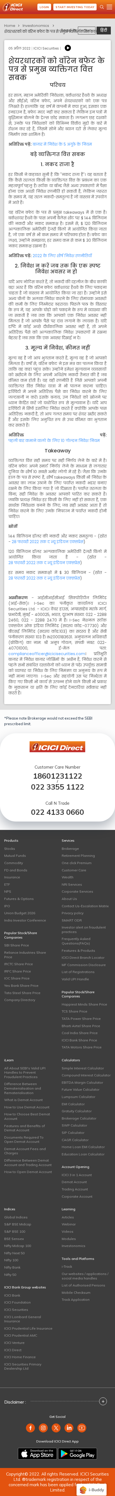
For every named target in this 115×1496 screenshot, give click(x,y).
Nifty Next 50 (14, 1253)
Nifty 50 (10, 1274)
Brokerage (70, 848)
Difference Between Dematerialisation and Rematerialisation (22, 1088)
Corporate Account (77, 1196)
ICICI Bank (12, 1295)
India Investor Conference (25, 920)
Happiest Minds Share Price (84, 1004)
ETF (7, 884)
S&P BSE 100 (14, 1231)
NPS (7, 891)
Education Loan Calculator (83, 1154)
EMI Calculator (73, 1104)
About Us (69, 899)
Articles (68, 1217)
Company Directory (19, 1000)
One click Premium (77, 863)
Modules (69, 1239)
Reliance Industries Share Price (25, 954)
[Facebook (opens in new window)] (30, 1427)
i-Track (67, 1266)
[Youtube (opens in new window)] (81, 1427)
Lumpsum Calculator (78, 1097)
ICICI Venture (14, 1343)
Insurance (12, 877)
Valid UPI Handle (75, 979)
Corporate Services (77, 891)
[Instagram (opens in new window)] (43, 1427)
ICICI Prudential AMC (20, 1335)
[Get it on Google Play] (77, 1454)
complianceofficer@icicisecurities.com (46, 654)
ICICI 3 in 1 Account (77, 1175)
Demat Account (74, 1182)
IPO (7, 906)
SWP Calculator (74, 1125)
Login (44, 7)
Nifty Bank (12, 1267)
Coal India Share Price (80, 1033)
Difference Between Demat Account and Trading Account (28, 1162)
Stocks (9, 848)
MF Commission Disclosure (84, 965)
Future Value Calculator (80, 1089)
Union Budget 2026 (19, 913)
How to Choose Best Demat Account (27, 1116)
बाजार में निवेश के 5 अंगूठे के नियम (62, 144)
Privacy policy (72, 913)
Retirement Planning (78, 855)
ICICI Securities (16, 1309)
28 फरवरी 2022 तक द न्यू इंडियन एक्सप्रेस (47, 542)
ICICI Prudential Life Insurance (28, 1328)
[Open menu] (109, 7)
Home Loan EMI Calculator (83, 1147)
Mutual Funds (15, 855)
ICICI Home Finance (20, 1357)
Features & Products (78, 950)
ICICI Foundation (17, 1302)
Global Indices (16, 1217)
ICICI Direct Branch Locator (83, 957)
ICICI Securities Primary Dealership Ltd (22, 1366)
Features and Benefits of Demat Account (24, 1128)
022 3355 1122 (57, 787)
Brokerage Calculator (79, 1118)
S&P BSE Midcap (17, 1224)
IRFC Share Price (17, 971)
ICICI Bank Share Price (79, 1040)
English (85, 30)
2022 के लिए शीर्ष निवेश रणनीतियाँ (62, 256)
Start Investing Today (75, 7)
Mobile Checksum (76, 1292)
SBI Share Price (16, 945)
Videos (67, 1231)
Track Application (76, 1299)
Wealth (67, 877)
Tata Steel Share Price (22, 993)
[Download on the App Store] (37, 1454)
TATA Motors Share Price (82, 1047)
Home (9, 25)
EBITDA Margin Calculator (82, 1082)
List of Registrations (78, 972)
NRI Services (72, 884)
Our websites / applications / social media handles (85, 1276)
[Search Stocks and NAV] (102, 7)
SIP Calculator (73, 1132)
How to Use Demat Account (26, 1107)
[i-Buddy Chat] (91, 1486)
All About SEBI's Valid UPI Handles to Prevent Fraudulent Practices (24, 1072)
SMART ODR (72, 920)
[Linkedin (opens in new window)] (68, 1427)
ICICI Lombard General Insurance (22, 1319)
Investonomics (36, 25)
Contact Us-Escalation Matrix (85, 906)
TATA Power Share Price (81, 1018)
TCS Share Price (74, 1011)
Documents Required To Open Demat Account (24, 1139)
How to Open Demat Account (28, 1172)
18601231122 (57, 776)
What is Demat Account (23, 1100)
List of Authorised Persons (83, 1285)
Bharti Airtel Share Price (81, 1026)
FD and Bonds (15, 870)
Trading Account (75, 1189)
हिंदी (103, 30)
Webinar (69, 1224)
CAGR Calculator (75, 1140)
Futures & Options (19, 899)
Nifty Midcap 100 (17, 1246)
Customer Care (74, 870)
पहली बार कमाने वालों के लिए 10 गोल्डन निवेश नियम (54, 440)
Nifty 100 (11, 1260)
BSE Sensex (14, 1239)
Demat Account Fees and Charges (25, 1151)
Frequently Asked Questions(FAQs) (76, 941)
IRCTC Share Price (18, 964)
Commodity (13, 863)
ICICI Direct (12, 1350)
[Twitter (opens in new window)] (56, 1427)
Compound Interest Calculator (86, 1075)
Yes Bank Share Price (21, 985)
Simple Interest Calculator (83, 1068)
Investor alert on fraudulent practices (84, 929)
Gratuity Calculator (77, 1111)
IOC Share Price (17, 978)
